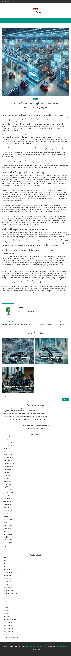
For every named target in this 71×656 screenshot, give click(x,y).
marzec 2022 (7, 543)
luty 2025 (6, 487)
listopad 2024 (7, 496)
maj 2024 (6, 513)
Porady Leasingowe (9, 619)
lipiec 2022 (6, 531)
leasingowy (7, 581)
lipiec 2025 (6, 472)
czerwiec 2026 (7, 443)
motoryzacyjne (8, 590)
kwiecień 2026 (7, 446)
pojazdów (6, 605)
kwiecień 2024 (7, 516)
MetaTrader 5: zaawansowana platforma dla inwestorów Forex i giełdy (26, 417)
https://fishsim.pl (28, 311)
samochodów (7, 622)
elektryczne (7, 569)
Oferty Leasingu (8, 602)
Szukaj (4, 397)
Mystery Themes (62, 646)
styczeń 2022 (7, 549)
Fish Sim (35, 12)
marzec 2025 (7, 484)
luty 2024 (6, 522)
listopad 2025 (7, 460)
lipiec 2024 (6, 508)
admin (20, 308)
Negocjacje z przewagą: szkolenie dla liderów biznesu (20, 411)
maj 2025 (6, 478)
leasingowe (7, 575)
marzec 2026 (7, 449)
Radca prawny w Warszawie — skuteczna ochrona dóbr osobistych (24, 420)
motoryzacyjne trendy (10, 593)
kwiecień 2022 (7, 540)
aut (35, 99)
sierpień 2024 (7, 505)
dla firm (5, 566)
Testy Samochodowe (10, 634)
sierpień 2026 (7, 437)
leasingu (6, 584)
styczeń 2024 (7, 525)
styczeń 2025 (7, 490)
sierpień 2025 (7, 469)
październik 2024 (8, 499)
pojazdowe (6, 616)
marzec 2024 (7, 519)
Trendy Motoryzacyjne (10, 637)
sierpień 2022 (7, 528)
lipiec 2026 (6, 440)
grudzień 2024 (8, 493)
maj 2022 (6, 537)
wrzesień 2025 (8, 466)
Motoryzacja (7, 587)
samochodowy (8, 628)
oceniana (6, 596)
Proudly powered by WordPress (33, 646)
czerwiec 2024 (7, 510)
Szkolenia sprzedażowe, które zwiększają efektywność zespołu (23, 414)
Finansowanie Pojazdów (11, 572)
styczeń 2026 (7, 455)
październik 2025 (8, 463)
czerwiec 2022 (7, 534)
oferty (5, 599)
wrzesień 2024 (8, 502)
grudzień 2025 (8, 458)
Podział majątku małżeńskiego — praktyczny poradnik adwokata (24, 408)
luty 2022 (6, 546)
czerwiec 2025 (7, 475)
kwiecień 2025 (7, 481)
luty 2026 (6, 452)
